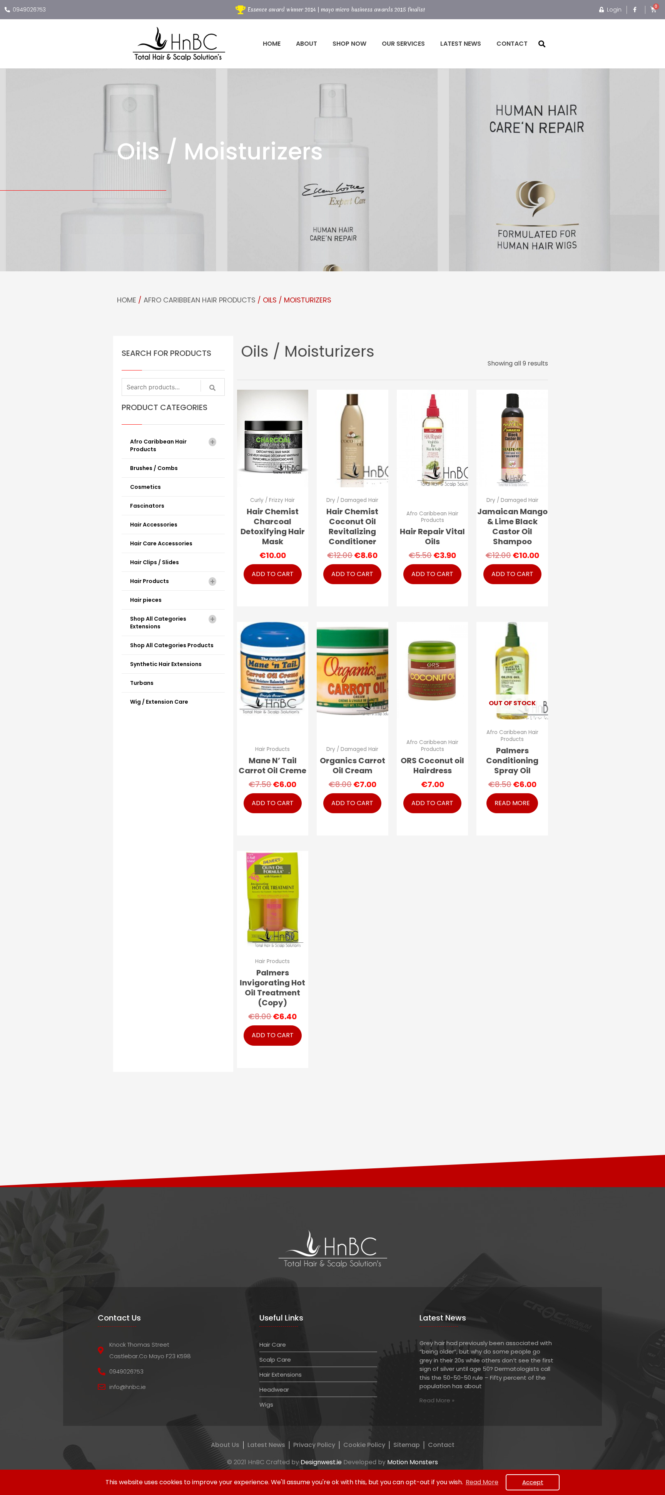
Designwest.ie (321, 1462)
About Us (225, 1445)
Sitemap (406, 1445)
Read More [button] (482, 1482)
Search (216, 390)
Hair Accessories (153, 524)
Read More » (436, 1400)
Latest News (460, 43)
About (306, 43)
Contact (512, 43)
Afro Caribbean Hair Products (200, 300)
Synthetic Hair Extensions (166, 664)
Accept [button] (532, 1482)
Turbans (142, 683)
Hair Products (172, 581)
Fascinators (147, 506)
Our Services (403, 43)
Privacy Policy (314, 1445)
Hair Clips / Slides (154, 562)
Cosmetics (145, 487)
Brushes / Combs (154, 468)
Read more (512, 803)
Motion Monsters (412, 1462)
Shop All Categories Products (172, 645)
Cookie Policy (364, 1445)
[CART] (653, 9)
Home (272, 43)
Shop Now (349, 43)
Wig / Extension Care (159, 702)
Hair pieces (146, 600)
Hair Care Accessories (161, 543)
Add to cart (273, 574)
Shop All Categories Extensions (172, 622)
